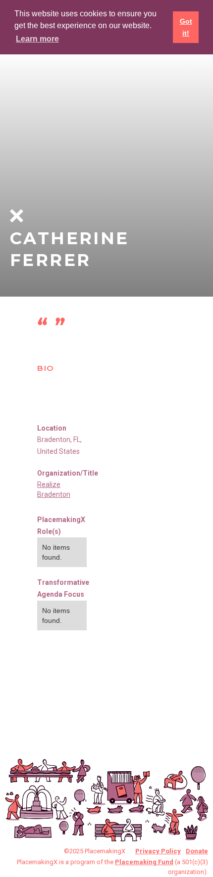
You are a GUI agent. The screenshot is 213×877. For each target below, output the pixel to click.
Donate (197, 851)
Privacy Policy (158, 851)
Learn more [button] (37, 39)
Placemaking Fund (144, 862)
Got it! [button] (186, 27)
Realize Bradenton (53, 489)
